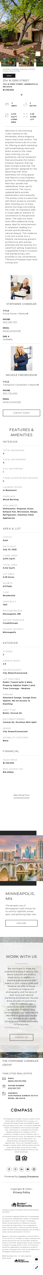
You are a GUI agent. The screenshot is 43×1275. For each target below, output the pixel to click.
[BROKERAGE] (34, 1169)
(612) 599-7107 (10, 322)
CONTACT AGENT (21, 413)
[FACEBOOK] (9, 1169)
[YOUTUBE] (27, 1169)
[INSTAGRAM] (15, 1169)
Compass (30, 1121)
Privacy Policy (21, 1192)
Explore (21, 923)
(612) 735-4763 (10, 393)
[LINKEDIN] (21, 1169)
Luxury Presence (29, 1176)
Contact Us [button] (21, 1037)
